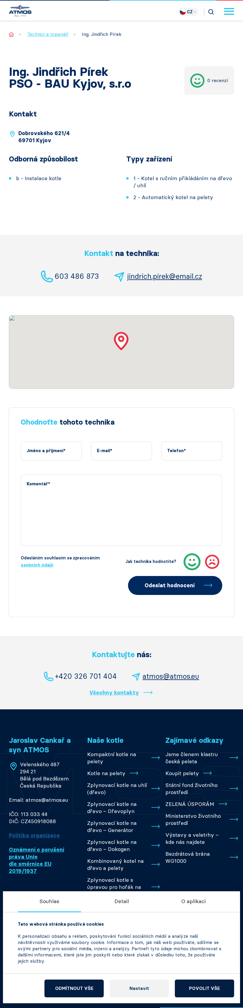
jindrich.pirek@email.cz (164, 276)
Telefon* (176, 450)
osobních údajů (37, 565)
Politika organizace (34, 835)
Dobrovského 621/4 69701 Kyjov (44, 137)
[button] (121, 341)
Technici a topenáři (47, 34)
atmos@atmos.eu (171, 676)
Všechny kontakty (114, 692)
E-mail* (104, 450)
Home (11, 34)
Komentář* (38, 484)
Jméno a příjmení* (46, 450)
